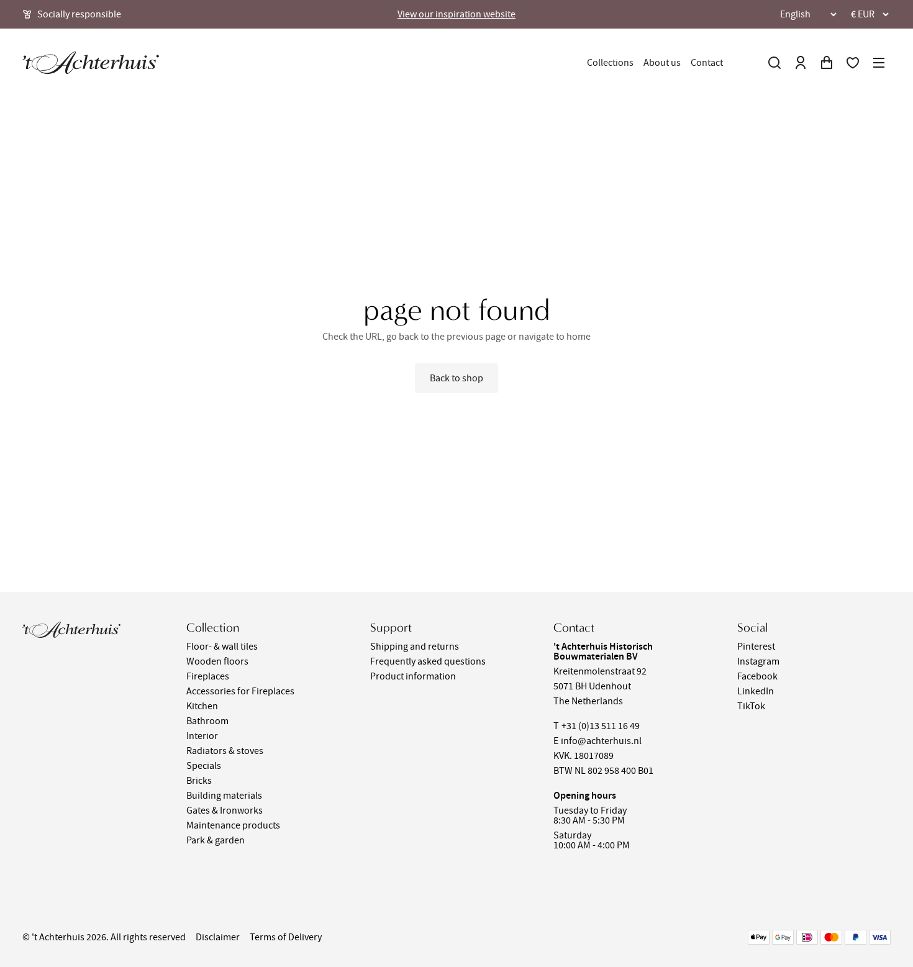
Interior (202, 736)
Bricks (199, 780)
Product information (413, 676)
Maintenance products (233, 825)
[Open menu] (879, 63)
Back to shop (456, 378)
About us (662, 63)
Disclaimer (218, 937)
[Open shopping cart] (826, 63)
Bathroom (207, 721)
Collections (610, 63)
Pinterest (756, 646)
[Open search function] (774, 63)
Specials (203, 766)
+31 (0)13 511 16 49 (600, 726)
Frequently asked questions (428, 661)
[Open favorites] (853, 63)
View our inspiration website (456, 14)
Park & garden (215, 840)
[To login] (800, 63)
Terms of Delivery (286, 937)
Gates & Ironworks (224, 810)
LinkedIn (755, 691)
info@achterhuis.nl (601, 741)
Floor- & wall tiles (222, 646)
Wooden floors (217, 661)
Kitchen (202, 706)
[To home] (90, 63)
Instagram (758, 661)
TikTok (751, 706)
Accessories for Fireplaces (240, 691)
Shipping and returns (414, 646)
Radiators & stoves (224, 751)
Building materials (224, 795)
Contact (707, 63)
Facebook (757, 676)
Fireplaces (207, 676)
